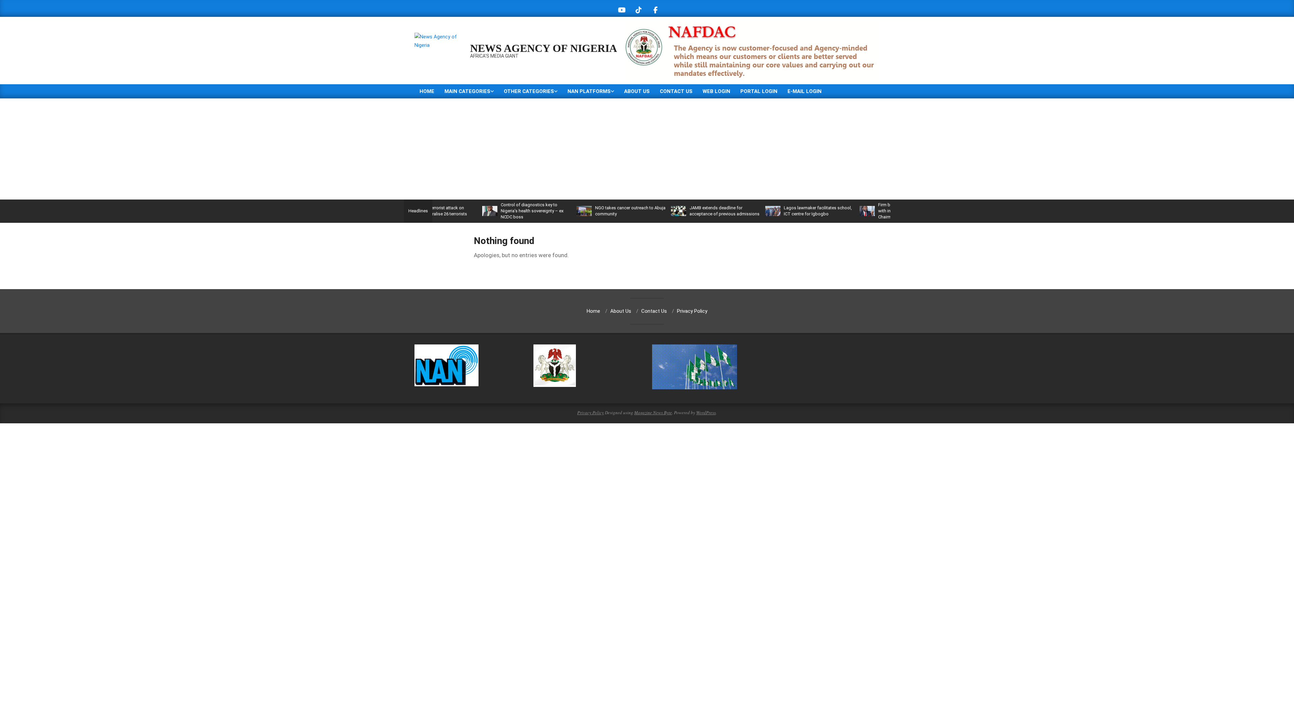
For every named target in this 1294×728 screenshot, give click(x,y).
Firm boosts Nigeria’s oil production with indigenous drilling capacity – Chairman (887, 210)
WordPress (706, 413)
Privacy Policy (590, 413)
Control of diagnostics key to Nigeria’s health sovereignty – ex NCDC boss (505, 210)
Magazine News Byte (653, 413)
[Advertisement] (647, 149)
